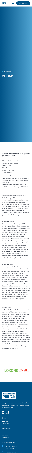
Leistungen (5, 421)
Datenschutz (5, 437)
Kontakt (4, 432)
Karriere (4, 434)
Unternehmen (6, 423)
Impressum (5, 436)
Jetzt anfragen (23, 3)
